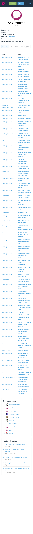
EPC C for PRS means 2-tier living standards (24, 100)
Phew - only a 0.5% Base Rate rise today (24, 191)
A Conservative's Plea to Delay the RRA (23, 64)
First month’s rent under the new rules (16, 444)
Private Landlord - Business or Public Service (24, 367)
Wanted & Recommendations (7, 106)
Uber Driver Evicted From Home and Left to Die (24, 307)
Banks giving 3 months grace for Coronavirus (23, 338)
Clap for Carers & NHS (23, 318)
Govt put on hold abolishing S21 (23, 275)
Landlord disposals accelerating (24, 80)
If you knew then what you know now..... (16, 457)
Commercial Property (8, 377)
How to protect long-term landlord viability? (24, 269)
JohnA (11, 408)
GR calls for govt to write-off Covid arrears (24, 255)
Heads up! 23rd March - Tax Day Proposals (23, 235)
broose (11, 433)
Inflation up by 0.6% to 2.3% (24, 111)
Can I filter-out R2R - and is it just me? (24, 280)
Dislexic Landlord (14, 405)
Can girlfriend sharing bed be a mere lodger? (23, 391)
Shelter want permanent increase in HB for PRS (24, 300)
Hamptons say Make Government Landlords (24, 123)
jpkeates (11, 420)
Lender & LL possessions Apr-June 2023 (23, 147)
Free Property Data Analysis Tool (24, 106)
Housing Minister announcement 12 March (23, 331)
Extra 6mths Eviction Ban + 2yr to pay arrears (24, 286)
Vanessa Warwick (14, 414)
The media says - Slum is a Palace (23, 129)
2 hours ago (11, 37)
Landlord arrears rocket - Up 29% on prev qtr (24, 136)
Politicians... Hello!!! (24, 119)
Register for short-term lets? (24, 179)
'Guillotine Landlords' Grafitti (24, 313)
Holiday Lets (5, 172)
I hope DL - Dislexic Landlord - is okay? (24, 196)
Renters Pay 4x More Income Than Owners (24, 154)
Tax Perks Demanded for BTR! (24, 70)
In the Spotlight (6, 350)
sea (10, 430)
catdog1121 (12, 427)
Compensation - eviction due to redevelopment (23, 379)
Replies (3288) (14, 46)
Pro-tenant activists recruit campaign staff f (24, 242)
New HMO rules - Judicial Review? (23, 361)
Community (5, 196)
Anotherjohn (12, 411)
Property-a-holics (7, 57)
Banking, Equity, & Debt (9, 134)
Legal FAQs (5, 389)
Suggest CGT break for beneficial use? (24, 141)
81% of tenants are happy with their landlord (24, 185)
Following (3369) (25, 46)
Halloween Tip (22, 213)
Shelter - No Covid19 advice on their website (24, 324)
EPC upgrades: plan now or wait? (15, 463)
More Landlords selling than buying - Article (24, 93)
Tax (3, 141)
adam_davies (13, 424)
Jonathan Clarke (14, 417)
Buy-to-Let (8, 446)
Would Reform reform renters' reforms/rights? (23, 86)
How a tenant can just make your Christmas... (23, 355)
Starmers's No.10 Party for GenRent (23, 58)
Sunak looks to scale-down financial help (24, 293)
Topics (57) (5, 46)
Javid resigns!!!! (23, 350)
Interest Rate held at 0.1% (24, 208)
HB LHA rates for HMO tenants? (23, 222)
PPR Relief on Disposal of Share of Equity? (24, 345)
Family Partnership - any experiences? (24, 373)
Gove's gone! (22, 115)
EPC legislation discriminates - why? (24, 167)
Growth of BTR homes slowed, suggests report (23, 161)
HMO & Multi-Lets (7, 221)
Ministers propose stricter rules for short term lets (23, 173)
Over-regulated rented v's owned (23, 385)
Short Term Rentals (7, 178)
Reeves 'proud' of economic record (23, 75)
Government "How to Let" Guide (24, 217)
